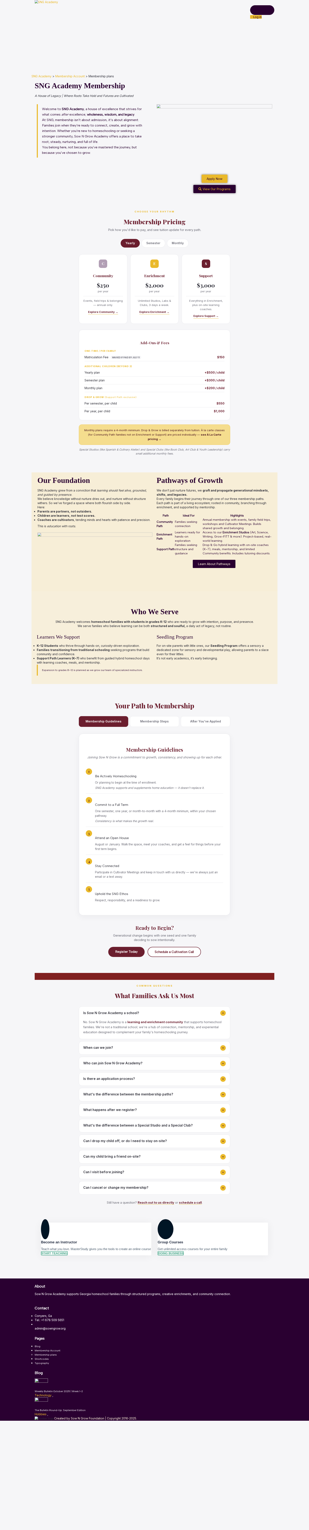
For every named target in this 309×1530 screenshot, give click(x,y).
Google (9, 1427)
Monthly (178, 243)
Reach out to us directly (156, 1202)
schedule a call (190, 1202)
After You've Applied (205, 721)
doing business (170, 1253)
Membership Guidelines (103, 721)
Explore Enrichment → (154, 312)
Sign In (34, 1523)
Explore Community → (103, 312)
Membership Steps (154, 721)
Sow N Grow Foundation (88, 1418)
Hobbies (41, 1414)
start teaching (54, 1253)
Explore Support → (206, 316)
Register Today (126, 952)
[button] (214, 564)
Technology (43, 1395)
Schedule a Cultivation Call (174, 952)
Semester (153, 243)
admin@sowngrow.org (50, 1328)
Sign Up (24, 1523)
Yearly (130, 243)
